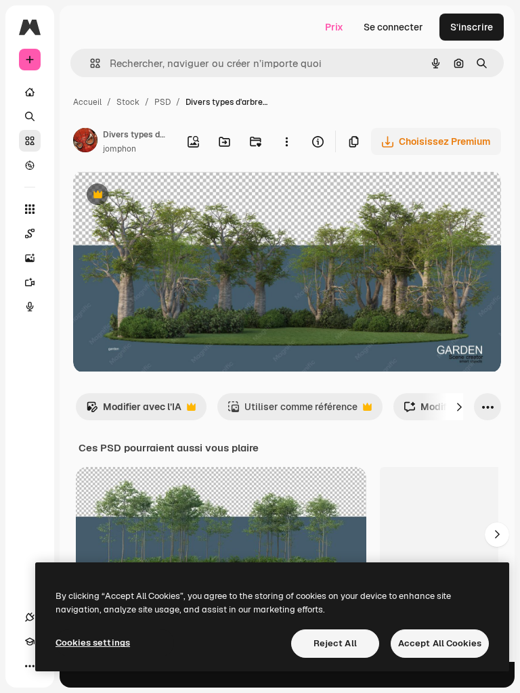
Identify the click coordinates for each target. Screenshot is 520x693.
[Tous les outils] (30, 209)
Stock (127, 102)
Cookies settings (93, 642)
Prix (334, 27)
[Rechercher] (30, 116)
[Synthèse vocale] (30, 306)
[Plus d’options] (286, 141)
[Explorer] (30, 165)
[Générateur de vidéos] (30, 282)
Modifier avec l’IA (133, 410)
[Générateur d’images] (30, 258)
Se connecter (393, 27)
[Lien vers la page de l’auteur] (85, 142)
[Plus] (30, 666)
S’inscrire (471, 27)
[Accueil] (30, 92)
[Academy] (30, 641)
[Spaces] (30, 233)
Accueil (87, 102)
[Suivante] (459, 406)
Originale (162, 195)
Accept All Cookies (439, 643)
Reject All (335, 643)
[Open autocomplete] (89, 63)
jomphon (119, 148)
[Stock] (30, 141)
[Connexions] (30, 617)
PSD (162, 102)
